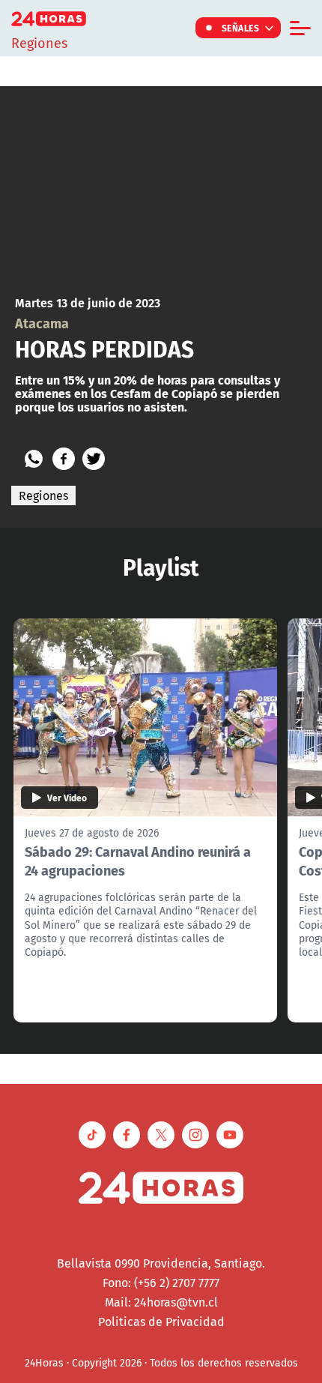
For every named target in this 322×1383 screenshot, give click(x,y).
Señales (241, 27)
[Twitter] (93, 459)
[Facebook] (63, 459)
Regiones (43, 495)
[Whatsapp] (33, 459)
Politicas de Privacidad (161, 1322)
